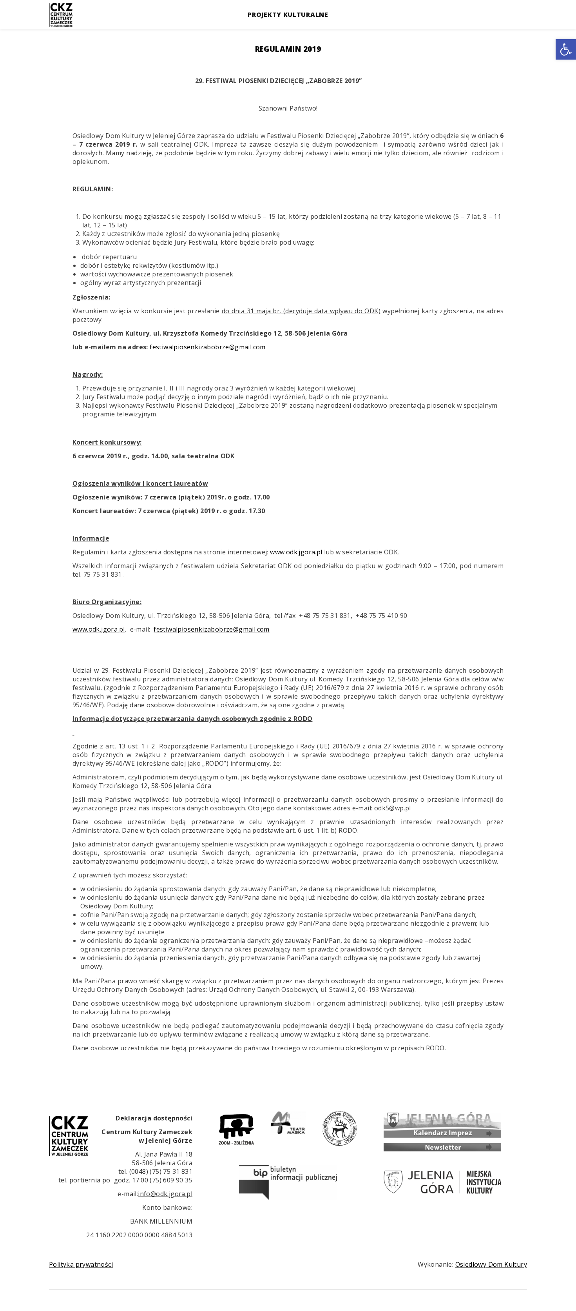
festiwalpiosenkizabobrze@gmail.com (208, 347)
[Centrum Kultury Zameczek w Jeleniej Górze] (60, 15)
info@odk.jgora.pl (165, 1193)
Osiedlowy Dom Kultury (491, 1264)
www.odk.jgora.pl (296, 552)
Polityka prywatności (81, 1264)
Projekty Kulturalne (288, 14)
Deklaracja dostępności (154, 1118)
